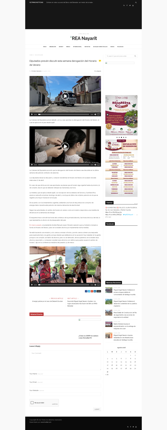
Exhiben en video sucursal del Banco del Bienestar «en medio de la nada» (69, 2)
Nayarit (61, 46)
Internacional (77, 46)
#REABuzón (52, 46)
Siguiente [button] (135, 114)
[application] (65, 96)
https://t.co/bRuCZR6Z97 (113, 214)
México (68, 46)
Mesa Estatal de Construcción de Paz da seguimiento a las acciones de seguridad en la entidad (125, 315)
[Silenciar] (95, 114)
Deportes (87, 46)
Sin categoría (97, 71)
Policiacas (120, 46)
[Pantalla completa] (98, 114)
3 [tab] (121, 137)
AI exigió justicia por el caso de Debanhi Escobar (47, 301)
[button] (65, 96)
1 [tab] (117, 137)
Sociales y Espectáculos (100, 46)
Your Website (36, 390)
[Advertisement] (83, 17)
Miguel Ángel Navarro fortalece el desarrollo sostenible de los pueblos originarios (125, 303)
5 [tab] (125, 137)
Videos (112, 46)
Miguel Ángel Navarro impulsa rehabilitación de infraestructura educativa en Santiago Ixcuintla (123, 338)
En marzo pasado (35, 225)
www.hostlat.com (46, 422)
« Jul (106, 374)
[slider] (63, 114)
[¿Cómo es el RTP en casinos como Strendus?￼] (90, 326)
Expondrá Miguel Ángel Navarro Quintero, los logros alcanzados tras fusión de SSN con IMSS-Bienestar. (82, 303)
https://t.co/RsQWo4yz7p (113, 212)
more (99, 291)
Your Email (36, 382)
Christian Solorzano (36, 71)
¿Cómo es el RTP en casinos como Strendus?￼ (88, 337)
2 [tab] (119, 137)
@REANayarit (129, 214)
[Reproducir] (32, 114)
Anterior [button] (107, 114)
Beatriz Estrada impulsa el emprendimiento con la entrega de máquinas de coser (124, 326)
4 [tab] (123, 137)
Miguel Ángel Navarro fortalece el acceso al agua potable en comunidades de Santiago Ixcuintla (124, 292)
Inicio (44, 46)
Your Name (36, 374)
